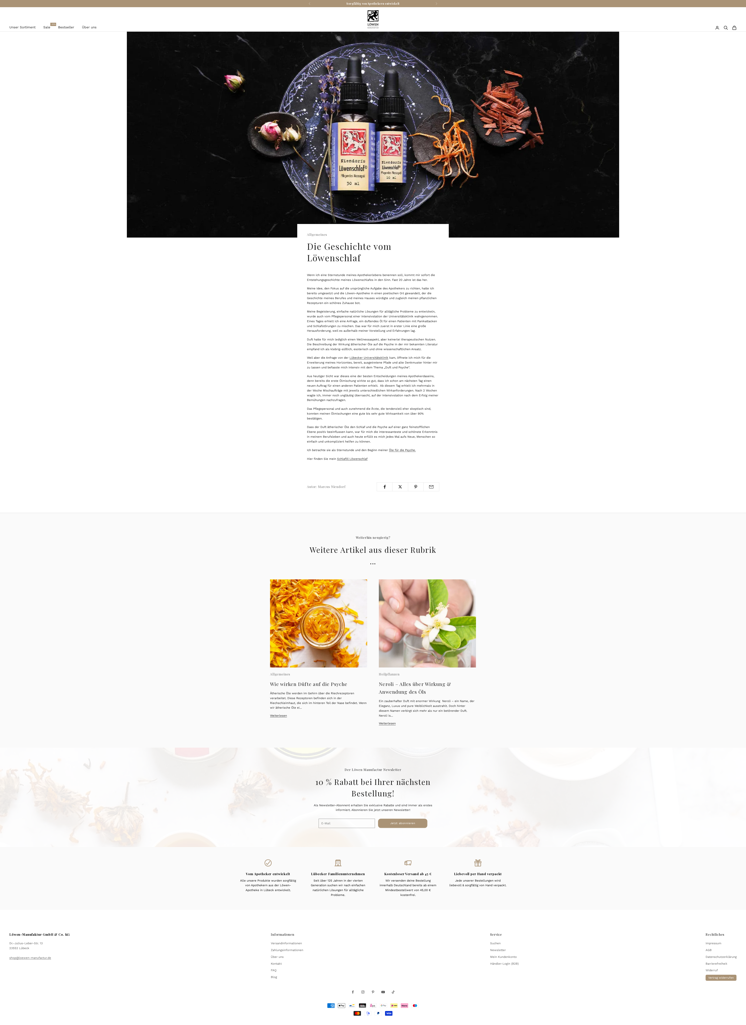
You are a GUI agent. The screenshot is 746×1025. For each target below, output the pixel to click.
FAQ (273, 970)
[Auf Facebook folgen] (353, 992)
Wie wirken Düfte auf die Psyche (308, 684)
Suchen (495, 943)
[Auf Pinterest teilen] (416, 487)
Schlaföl (343, 459)
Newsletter (498, 950)
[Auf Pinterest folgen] (373, 992)
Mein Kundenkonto (503, 957)
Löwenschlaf (358, 459)
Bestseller (66, 27)
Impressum (713, 943)
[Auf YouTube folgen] (383, 992)
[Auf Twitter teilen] (400, 487)
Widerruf (712, 970)
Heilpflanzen (389, 674)
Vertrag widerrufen (721, 977)
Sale (46, 26)
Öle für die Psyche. (402, 450)
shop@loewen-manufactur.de (30, 958)
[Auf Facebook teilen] (384, 487)
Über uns (89, 27)
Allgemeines (317, 234)
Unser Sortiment (22, 27)
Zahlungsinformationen (287, 950)
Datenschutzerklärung (721, 957)
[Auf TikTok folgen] (393, 992)
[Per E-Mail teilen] (431, 487)
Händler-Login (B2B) (504, 963)
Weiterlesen (278, 715)
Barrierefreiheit (716, 963)
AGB (709, 950)
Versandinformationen (286, 943)
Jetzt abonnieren (402, 823)
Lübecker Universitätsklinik (368, 357)
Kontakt (276, 963)
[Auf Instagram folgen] (363, 992)
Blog (274, 977)
